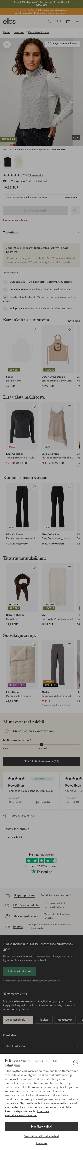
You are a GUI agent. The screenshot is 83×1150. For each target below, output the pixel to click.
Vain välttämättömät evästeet (41, 1136)
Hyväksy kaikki (41, 1126)
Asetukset (41, 1143)
